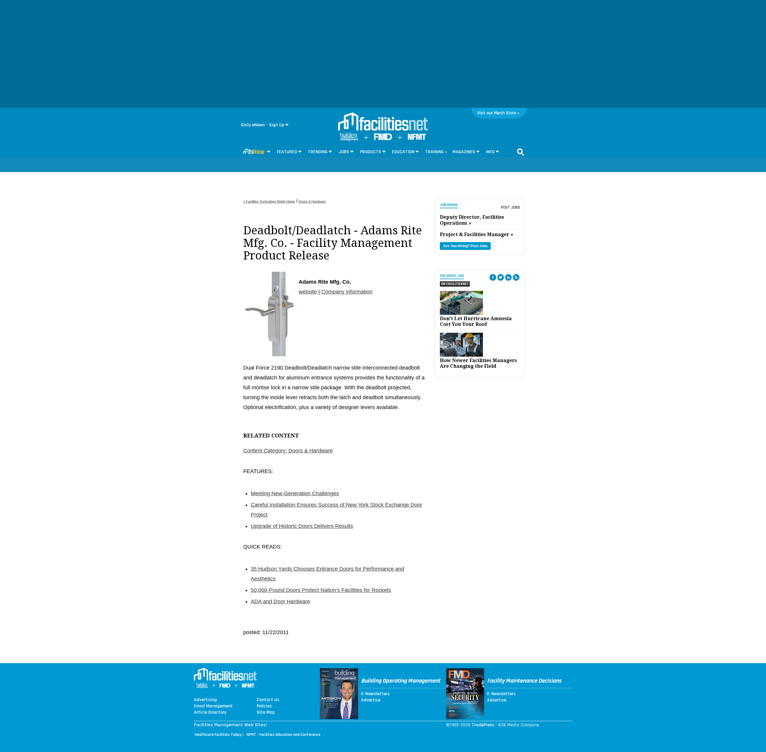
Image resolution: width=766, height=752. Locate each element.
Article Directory (210, 712)
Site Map (266, 712)
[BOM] (349, 139)
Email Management (213, 706)
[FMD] (383, 139)
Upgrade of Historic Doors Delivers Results (302, 526)
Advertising (205, 700)
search (521, 152)
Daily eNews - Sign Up (262, 125)
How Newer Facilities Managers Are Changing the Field (478, 363)
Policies (264, 706)
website (308, 292)
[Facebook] (493, 277)
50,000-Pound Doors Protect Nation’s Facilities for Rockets (321, 590)
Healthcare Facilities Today (218, 735)
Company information (347, 292)
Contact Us (268, 700)
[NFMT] (417, 138)
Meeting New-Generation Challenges (295, 493)
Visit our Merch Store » (498, 113)
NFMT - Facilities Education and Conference (283, 735)
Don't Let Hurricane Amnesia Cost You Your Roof (476, 321)
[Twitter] (500, 277)
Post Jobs (510, 207)
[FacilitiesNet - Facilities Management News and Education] (383, 122)
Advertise (370, 700)
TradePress (483, 725)
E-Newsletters (375, 694)
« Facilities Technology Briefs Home (269, 201)
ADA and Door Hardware (280, 601)
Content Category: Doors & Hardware (288, 451)
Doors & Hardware (312, 201)
